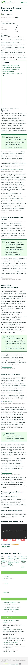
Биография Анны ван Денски (10, 642)
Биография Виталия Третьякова (10, 650)
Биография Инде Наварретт (10, 611)
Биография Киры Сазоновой (9, 637)
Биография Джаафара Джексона (12, 602)
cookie (17, 664)
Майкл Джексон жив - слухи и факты (11, 629)
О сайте (6, 583)
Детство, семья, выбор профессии (11, 65)
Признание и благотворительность (11, 69)
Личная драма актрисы (8, 71)
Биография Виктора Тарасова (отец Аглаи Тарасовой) (4, 564)
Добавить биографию (18, 658)
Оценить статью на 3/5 (5, 546)
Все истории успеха (8, 578)
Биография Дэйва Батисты (10, 604)
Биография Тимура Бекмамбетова (12, 607)
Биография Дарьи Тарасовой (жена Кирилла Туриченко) (10, 562)
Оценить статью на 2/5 (4, 546)
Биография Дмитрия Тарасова (17, 561)
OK (20, 664)
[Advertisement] (14, 91)
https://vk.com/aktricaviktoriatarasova (16, 39)
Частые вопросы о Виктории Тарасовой (12, 73)
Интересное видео (7, 75)
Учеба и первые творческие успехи (11, 67)
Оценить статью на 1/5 (2, 546)
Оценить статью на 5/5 (9, 546)
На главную (6, 576)
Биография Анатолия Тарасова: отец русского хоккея (23, 564)
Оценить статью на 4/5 (7, 546)
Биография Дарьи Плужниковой (11, 609)
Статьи (5, 581)
